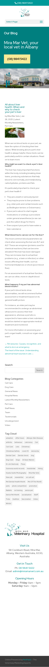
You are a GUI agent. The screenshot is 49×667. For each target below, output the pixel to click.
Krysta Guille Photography (16, 473)
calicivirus (28, 442)
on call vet (30, 477)
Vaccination (26, 499)
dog (32, 455)
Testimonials (10, 416)
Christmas (26, 447)
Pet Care (9, 126)
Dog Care (9, 387)
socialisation (26, 495)
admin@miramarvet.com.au (28, 571)
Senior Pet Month (12, 495)
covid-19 (25, 451)
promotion (33, 486)
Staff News (10, 408)
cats (17, 447)
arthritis (9, 442)
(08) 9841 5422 (17, 59)
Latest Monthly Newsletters (17, 400)
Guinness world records (15, 468)
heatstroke (31, 468)
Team (7, 412)
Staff (36, 495)
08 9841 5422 (26, 567)
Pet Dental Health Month (15, 482)
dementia (35, 451)
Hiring (40, 468)
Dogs (18, 460)
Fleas (23, 464)
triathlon (16, 499)
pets (8, 486)
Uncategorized (12, 421)
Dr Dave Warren (28, 460)
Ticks (8, 499)
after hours (20, 438)
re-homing (18, 490)
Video (7, 425)
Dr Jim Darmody (12, 464)
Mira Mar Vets (13, 116)
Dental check (23, 455)
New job (9, 477)
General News (11, 391)
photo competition (19, 486)
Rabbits (9, 490)
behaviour (18, 442)
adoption (9, 438)
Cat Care (9, 383)
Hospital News (11, 395)
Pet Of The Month (35, 482)
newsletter (19, 477)
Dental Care (10, 455)
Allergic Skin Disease (35, 438)
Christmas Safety (12, 451)
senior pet (29, 490)
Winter (8, 503)
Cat (36, 442)
